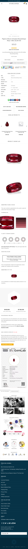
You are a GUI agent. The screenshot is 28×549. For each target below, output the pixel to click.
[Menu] (1, 3)
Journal (12, 546)
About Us (8, 546)
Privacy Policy (4, 491)
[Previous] (1, 126)
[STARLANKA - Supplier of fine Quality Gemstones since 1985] (14, 3)
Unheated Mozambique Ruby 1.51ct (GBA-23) (7, 132)
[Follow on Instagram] (3, 523)
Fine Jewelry (3, 510)
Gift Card (3, 482)
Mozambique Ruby (15, 36)
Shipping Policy (4, 489)
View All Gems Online (5, 503)
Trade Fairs (17, 546)
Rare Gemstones (4, 508)
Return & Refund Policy (6, 487)
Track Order (3, 484)
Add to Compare (7, 59)
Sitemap (3, 494)
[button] (1, 19)
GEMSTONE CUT (5, 269)
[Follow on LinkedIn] (13, 523)
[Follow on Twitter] (5, 523)
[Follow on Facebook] (2, 523)
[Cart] (26, 3)
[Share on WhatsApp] (9, 100)
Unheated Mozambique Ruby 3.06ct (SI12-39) (20, 132)
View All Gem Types (5, 505)
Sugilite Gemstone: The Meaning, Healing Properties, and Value (13, 470)
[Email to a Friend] (15, 100)
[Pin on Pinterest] (17, 100)
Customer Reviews (5, 480)
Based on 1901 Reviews (14, 49)
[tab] (5, 391)
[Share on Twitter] (13, 100)
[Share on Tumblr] (19, 100)
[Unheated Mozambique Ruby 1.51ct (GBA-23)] (7, 124)
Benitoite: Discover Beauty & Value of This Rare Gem (12, 473)
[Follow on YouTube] (14, 523)
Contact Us (22, 546)
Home (10, 36)
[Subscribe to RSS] (11, 523)
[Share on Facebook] (11, 100)
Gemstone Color (5, 204)
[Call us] (7, 523)
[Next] (26, 126)
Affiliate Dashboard (5, 496)
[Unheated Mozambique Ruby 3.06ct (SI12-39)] (21, 124)
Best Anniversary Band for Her (7, 466)
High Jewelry (4, 513)
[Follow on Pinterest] (9, 523)
